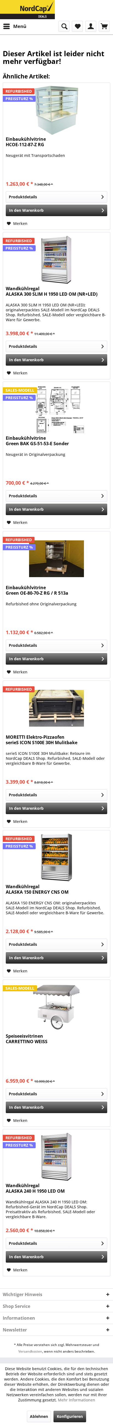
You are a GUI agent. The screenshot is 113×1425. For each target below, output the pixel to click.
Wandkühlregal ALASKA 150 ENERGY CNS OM (37, 889)
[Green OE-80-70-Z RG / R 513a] (56, 558)
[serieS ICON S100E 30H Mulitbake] (56, 708)
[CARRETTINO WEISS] (56, 1007)
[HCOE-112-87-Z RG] (56, 110)
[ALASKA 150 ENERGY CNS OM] (56, 857)
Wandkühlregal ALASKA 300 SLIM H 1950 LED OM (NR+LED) (51, 291)
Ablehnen (39, 1416)
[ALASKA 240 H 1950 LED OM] (56, 1156)
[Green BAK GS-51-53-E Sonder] (56, 409)
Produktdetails (23, 196)
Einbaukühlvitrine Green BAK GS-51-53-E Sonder (37, 441)
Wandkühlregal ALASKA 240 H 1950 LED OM (35, 1188)
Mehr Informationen (76, 1400)
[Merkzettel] (77, 26)
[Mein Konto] (90, 26)
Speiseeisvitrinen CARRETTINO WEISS (26, 1039)
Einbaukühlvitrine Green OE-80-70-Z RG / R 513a (37, 590)
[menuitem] (14, 26)
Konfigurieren (70, 1416)
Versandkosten (30, 1351)
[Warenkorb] (104, 26)
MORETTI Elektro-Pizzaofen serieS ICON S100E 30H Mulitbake (41, 740)
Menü (19, 26)
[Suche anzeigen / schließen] (63, 26)
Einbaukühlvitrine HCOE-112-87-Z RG (26, 142)
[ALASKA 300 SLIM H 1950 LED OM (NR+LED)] (56, 259)
